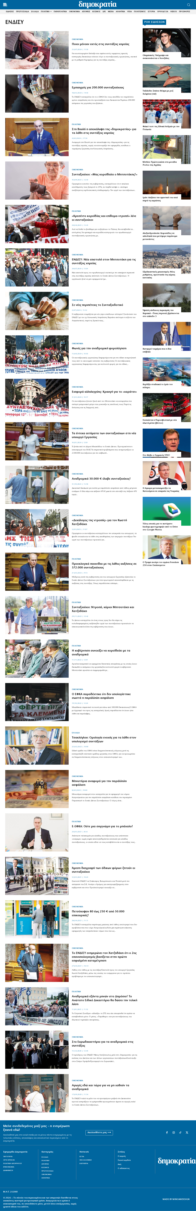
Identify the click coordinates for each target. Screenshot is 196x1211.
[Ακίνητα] (167, 259)
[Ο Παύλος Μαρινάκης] (167, 336)
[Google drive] (167, 511)
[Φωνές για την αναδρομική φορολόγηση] (37, 354)
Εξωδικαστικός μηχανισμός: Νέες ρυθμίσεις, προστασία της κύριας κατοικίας (159, 275)
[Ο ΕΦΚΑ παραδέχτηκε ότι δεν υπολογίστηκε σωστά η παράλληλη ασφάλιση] (37, 702)
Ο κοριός (122, 1156)
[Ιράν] (167, 185)
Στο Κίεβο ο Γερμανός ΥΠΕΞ (156, 455)
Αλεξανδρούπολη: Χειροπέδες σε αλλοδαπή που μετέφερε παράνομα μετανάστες (160, 236)
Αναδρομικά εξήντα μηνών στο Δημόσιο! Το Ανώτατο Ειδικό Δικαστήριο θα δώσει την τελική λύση (104, 1000)
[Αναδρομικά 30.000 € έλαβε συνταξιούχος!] (37, 485)
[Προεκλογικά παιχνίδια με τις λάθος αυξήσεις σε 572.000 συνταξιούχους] (37, 572)
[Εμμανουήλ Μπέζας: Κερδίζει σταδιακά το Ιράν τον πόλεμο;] (167, 372)
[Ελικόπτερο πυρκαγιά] (167, 297)
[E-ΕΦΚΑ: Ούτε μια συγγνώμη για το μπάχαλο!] (37, 832)
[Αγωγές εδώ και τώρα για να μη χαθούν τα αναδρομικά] (37, 1093)
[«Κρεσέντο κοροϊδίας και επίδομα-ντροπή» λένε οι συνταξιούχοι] (37, 224)
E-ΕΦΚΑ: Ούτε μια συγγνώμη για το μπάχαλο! (102, 826)
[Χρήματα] (37, 50)
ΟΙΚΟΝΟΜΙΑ (77, 39)
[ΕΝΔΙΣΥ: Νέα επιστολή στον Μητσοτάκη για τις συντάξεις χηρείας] (37, 267)
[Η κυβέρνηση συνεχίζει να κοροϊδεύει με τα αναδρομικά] (37, 658)
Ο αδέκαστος (124, 1168)
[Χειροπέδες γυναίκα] (167, 220)
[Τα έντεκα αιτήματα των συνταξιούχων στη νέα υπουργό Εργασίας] (37, 441)
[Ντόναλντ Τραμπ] (167, 549)
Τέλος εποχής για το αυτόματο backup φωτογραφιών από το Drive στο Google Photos (160, 527)
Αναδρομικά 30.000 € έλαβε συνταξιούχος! (101, 478)
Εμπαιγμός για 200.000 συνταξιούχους (98, 87)
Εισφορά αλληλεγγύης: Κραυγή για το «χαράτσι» (104, 391)
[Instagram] (173, 1132)
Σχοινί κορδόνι (124, 1160)
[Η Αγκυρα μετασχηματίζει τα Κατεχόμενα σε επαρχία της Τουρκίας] (167, 475)
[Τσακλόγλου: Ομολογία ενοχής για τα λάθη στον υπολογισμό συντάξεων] (37, 745)
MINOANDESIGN (181, 1199)
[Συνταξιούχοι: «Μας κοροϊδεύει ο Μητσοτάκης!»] (37, 180)
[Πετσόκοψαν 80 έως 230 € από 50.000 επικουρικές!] (37, 919)
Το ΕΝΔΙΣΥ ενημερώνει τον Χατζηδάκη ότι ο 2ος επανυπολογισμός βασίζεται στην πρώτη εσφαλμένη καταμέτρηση (104, 957)
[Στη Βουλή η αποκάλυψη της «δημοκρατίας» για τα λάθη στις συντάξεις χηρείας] (37, 137)
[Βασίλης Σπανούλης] (167, 114)
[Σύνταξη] (37, 94)
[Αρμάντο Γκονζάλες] (167, 42)
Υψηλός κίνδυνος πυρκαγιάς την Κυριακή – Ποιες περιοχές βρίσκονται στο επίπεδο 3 (161, 313)
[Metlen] (167, 149)
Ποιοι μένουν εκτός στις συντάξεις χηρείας (100, 44)
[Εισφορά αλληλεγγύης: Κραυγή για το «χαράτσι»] (37, 398)
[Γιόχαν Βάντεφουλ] (167, 443)
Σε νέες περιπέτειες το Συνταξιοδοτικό (97, 305)
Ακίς (119, 1164)
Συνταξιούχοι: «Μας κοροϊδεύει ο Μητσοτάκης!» (104, 174)
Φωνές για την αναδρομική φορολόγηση (99, 348)
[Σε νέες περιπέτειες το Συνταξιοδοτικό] (37, 311)
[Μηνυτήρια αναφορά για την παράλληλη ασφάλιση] (37, 789)
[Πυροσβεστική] (167, 407)
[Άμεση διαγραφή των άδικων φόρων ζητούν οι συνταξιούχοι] (37, 876)
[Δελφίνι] (167, 78)
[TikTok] (180, 1132)
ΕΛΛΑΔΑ (76, 733)
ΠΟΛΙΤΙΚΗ (76, 125)
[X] (187, 1132)
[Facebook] (167, 1132)
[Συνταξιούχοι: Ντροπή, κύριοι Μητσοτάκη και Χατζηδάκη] (37, 615)
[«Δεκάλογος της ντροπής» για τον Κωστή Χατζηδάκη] (37, 528)
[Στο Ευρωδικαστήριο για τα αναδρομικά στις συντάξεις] (37, 1050)
